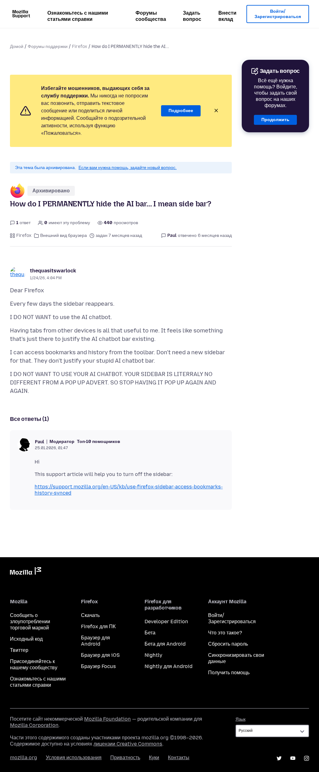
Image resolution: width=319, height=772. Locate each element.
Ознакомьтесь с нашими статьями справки (77, 16)
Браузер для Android (95, 641)
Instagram (306, 758)
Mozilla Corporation (34, 725)
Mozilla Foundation (107, 719)
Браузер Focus (98, 666)
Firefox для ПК (98, 626)
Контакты (178, 757)
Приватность (125, 757)
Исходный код (26, 639)
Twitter (279, 758)
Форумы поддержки (48, 46)
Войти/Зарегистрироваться (278, 14)
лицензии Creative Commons (127, 744)
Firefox (79, 46)
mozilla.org (23, 757)
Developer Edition (166, 621)
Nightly (153, 655)
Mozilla (25, 572)
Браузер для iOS (100, 655)
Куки (154, 757)
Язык (240, 719)
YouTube (292, 758)
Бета (150, 633)
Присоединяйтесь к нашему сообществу (33, 664)
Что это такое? (225, 633)
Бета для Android (165, 644)
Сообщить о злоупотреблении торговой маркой (30, 621)
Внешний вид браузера (63, 235)
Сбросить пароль (228, 644)
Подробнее (181, 110)
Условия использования (74, 757)
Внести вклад (227, 16)
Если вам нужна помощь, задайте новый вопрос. (128, 167)
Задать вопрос (192, 16)
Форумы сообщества (151, 16)
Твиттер (19, 650)
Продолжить (275, 119)
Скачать (90, 615)
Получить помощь (229, 673)
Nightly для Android (169, 666)
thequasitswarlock (53, 271)
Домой (16, 46)
